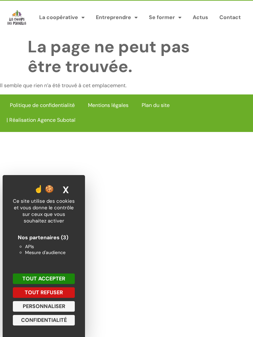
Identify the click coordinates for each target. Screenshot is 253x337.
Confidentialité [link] (44, 320)
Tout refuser (44, 292)
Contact (230, 17)
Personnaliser (44, 306)
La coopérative (58, 17)
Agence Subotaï (56, 120)
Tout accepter (43, 278)
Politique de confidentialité (42, 105)
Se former (162, 17)
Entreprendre (113, 17)
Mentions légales (108, 105)
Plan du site (156, 105)
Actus (200, 17)
